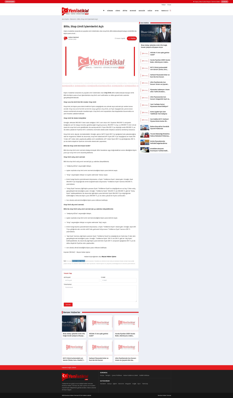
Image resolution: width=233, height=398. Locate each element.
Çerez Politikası (117, 375)
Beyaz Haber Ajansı (109, 257)
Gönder (68, 304)
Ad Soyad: (67, 277)
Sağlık (150, 11)
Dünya (118, 11)
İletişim (164, 5)
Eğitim (125, 11)
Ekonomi (133, 11)
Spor (156, 11)
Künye (169, 5)
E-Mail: (103, 277)
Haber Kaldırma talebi (130, 375)
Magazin (142, 11)
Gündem (110, 11)
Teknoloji (164, 11)
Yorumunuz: (68, 284)
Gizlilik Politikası (144, 375)
